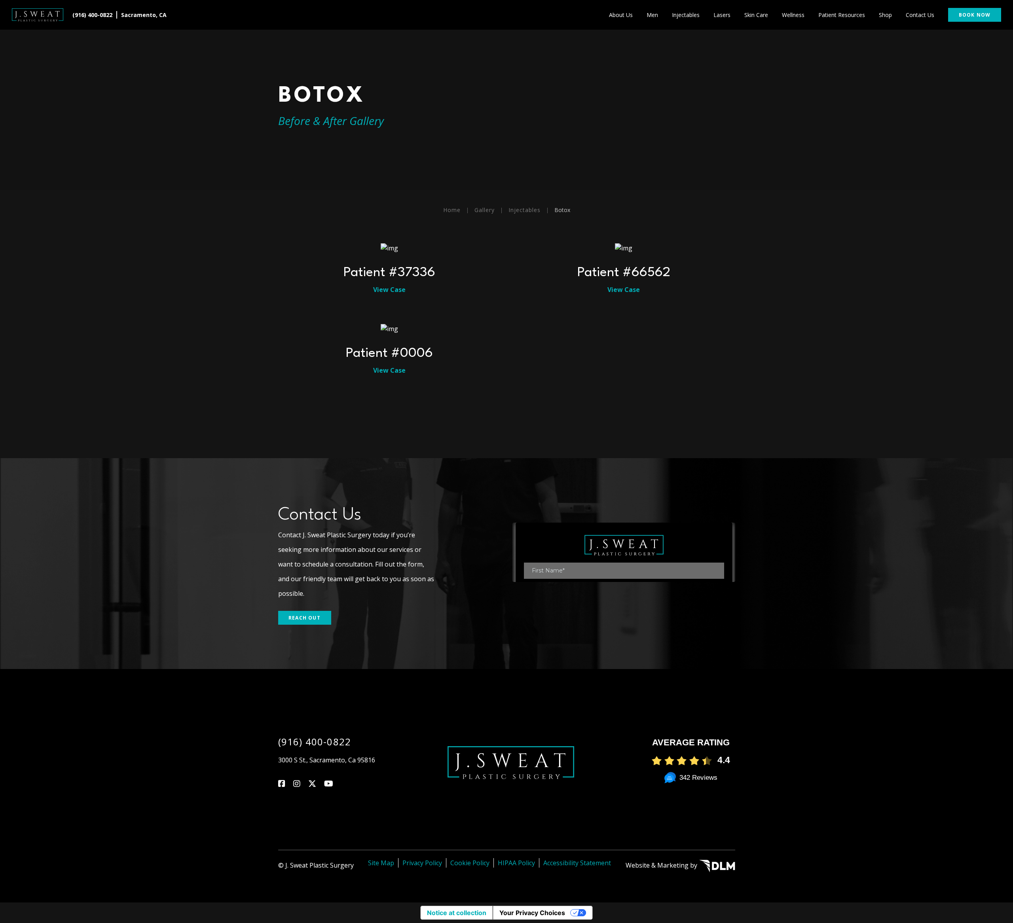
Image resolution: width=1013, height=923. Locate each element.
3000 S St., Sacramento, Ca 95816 (326, 760)
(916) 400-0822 (92, 15)
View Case (389, 289)
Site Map (381, 863)
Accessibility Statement (577, 863)
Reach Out (304, 617)
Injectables (524, 210)
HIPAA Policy (516, 863)
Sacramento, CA (144, 15)
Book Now (975, 14)
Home (452, 210)
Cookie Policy (469, 863)
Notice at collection (456, 913)
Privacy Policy (422, 863)
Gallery (484, 210)
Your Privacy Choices (532, 913)
